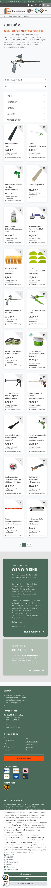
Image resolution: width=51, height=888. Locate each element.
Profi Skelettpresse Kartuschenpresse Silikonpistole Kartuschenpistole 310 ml (13, 395)
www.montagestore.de (15, 702)
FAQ (5, 744)
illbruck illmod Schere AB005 (37, 311)
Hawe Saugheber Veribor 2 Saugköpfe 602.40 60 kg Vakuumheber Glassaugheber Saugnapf (36, 229)
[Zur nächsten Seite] (30, 545)
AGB (27, 738)
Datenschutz (30, 744)
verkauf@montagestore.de (16, 700)
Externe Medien (12, 862)
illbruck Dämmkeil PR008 (12, 145)
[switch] (5, 884)
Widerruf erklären (23, 758)
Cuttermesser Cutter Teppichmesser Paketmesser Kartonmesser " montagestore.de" (36, 521)
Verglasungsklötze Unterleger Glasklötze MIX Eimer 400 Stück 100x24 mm (13, 479)
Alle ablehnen (25, 879)
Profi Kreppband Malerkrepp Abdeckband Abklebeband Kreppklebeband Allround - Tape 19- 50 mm (13, 271)
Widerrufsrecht (8, 750)
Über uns (7, 738)
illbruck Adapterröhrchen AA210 (37, 145)
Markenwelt (29, 750)
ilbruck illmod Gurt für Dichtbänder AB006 (13, 352)
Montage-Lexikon (9, 747)
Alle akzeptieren (25, 874)
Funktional (11, 867)
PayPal (9, 864)
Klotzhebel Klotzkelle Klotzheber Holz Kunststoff (12, 437)
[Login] (28, 5)
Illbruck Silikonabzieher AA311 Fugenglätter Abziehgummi (37, 271)
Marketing (10, 859)
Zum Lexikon (33, 670)
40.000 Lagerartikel (11, 2)
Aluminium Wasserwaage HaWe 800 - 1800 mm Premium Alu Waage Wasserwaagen (13, 521)
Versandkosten (9, 154)
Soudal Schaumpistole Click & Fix (13, 311)
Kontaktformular (9, 741)
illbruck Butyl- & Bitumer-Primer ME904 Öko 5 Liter (37, 353)
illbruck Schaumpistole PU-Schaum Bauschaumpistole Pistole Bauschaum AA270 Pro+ (37, 437)
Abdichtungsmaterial (14, 16)
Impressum (29, 748)
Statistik (10, 857)
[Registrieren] (32, 5)
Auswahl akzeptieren (25, 883)
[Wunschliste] (40, 5)
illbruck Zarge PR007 (36, 184)
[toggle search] (36, 4)
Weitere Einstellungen (11, 869)
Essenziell (10, 855)
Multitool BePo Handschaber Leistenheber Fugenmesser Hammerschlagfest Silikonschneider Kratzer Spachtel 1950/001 (35, 479)
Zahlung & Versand (32, 742)
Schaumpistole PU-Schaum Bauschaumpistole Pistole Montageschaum (37, 395)
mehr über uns (32, 631)
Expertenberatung (34, 2)
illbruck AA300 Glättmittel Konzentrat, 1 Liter (13, 228)
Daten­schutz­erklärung (25, 852)
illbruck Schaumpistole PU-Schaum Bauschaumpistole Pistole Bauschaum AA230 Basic (13, 187)
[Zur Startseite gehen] (4, 16)
